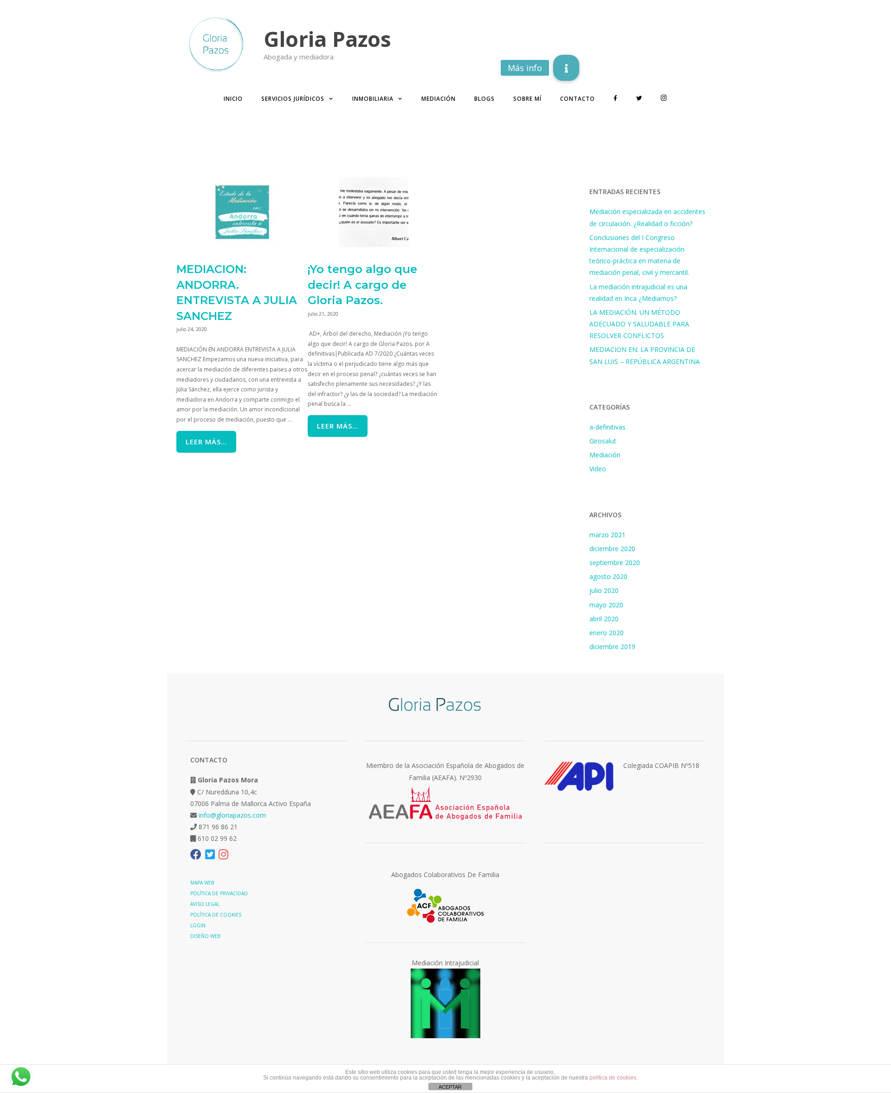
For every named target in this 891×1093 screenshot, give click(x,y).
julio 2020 (604, 590)
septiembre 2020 (614, 562)
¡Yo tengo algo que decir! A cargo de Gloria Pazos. (362, 284)
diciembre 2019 (612, 646)
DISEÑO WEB (205, 936)
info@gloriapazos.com (232, 815)
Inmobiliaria (373, 99)
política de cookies (612, 1077)
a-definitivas (607, 427)
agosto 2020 (608, 576)
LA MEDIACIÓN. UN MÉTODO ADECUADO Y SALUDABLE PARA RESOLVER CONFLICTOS (639, 324)
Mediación (438, 99)
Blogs (484, 99)
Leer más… (206, 441)
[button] (566, 68)
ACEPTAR (450, 1087)
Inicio (233, 99)
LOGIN (198, 925)
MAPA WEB (202, 882)
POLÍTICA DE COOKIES (215, 914)
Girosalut (602, 440)
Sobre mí (527, 99)
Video (597, 468)
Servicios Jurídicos (292, 99)
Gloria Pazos (327, 39)
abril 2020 (604, 618)
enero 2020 (606, 632)
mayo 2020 (606, 604)
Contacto (577, 99)
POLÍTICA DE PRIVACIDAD (219, 893)
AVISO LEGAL (205, 904)
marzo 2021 (607, 534)
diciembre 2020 (612, 548)
